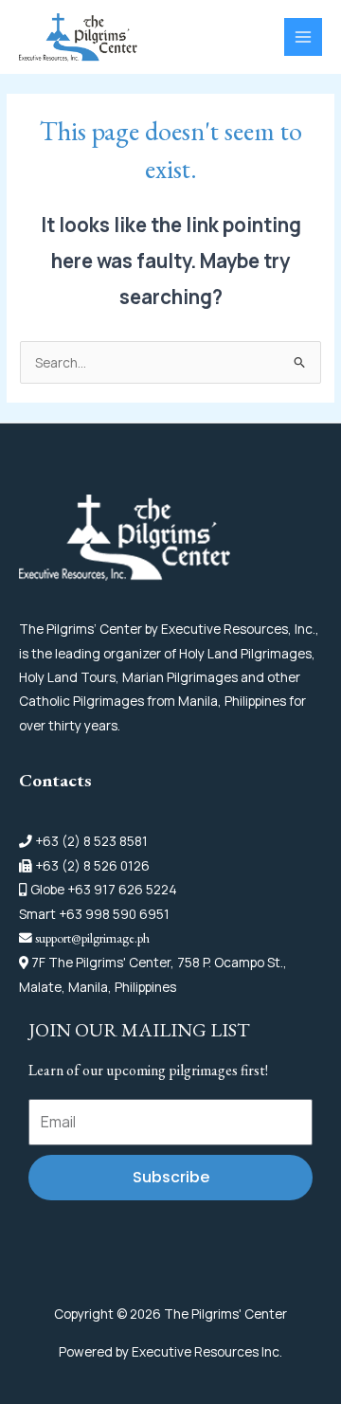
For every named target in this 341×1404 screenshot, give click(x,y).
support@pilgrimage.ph (92, 937)
